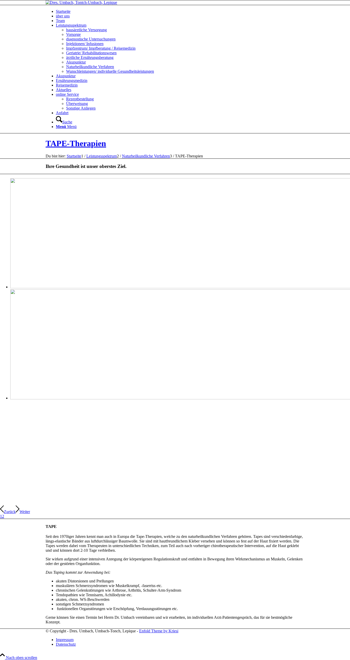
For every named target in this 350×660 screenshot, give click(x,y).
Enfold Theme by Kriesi (158, 631)
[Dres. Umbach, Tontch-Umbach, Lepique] (81, 2)
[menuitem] (180, 11)
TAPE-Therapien (76, 143)
